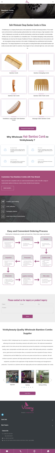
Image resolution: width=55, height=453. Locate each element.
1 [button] (22, 387)
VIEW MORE (7, 188)
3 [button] (26, 387)
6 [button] (33, 387)
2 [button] (24, 387)
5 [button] (30, 387)
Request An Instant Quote (27, 128)
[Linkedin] (2, 415)
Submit (27, 316)
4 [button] (28, 387)
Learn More (27, 393)
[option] (12, 378)
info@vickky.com (30, 412)
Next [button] (51, 380)
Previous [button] (4, 380)
